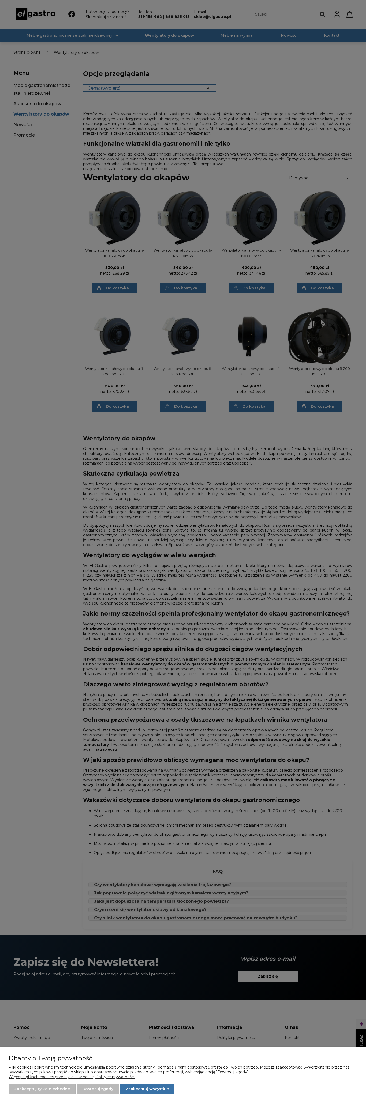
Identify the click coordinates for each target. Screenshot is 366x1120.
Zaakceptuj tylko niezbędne (42, 1088)
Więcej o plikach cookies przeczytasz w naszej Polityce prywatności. (72, 1076)
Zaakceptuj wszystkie (147, 1088)
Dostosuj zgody (97, 1088)
